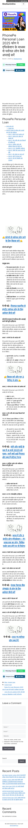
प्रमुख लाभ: (11, 128)
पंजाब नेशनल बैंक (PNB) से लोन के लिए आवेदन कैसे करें (13, 589)
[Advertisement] (14, 88)
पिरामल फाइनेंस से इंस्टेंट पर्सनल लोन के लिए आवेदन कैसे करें (14, 309)
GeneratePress (14, 825)
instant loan (11, 682)
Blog (5, 682)
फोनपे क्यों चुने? (10, 126)
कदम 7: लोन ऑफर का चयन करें (16, 154)
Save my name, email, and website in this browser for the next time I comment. (13, 741)
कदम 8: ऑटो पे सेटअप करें (14, 156)
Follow (21, 64)
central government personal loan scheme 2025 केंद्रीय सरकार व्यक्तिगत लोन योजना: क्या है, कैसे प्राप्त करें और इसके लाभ (13, 793)
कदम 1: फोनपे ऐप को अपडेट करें (16, 134)
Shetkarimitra (8, 4)
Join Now (20, 70)
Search (4, 758)
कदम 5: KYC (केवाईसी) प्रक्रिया (16, 148)
